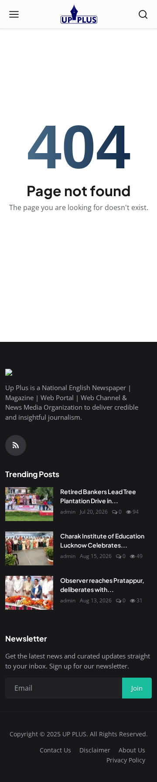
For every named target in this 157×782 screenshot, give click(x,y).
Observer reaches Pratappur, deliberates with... (102, 584)
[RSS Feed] (15, 445)
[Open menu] (13, 14)
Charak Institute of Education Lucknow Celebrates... (102, 540)
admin (67, 511)
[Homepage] (78, 14)
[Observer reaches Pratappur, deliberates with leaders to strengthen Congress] (29, 593)
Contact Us (55, 750)
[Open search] (143, 14)
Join (137, 688)
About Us (132, 750)
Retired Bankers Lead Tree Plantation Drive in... (98, 496)
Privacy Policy (125, 760)
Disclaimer (94, 750)
